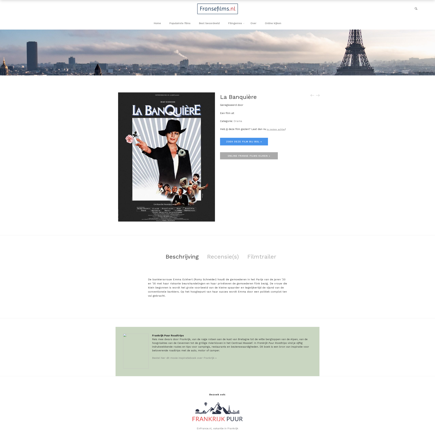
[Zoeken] (416, 9)
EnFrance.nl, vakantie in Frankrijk (217, 428)
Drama (238, 121)
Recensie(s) (223, 256)
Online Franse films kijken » (249, 155)
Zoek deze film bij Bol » (244, 141)
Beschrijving (182, 256)
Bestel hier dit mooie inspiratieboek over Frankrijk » (184, 357)
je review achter (276, 129)
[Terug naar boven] (425, 429)
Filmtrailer (261, 256)
